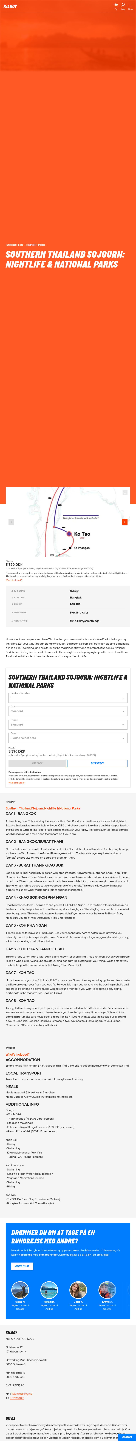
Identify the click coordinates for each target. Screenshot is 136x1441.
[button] (68, 698)
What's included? (14, 580)
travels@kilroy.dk (22, 1393)
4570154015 (17, 1398)
